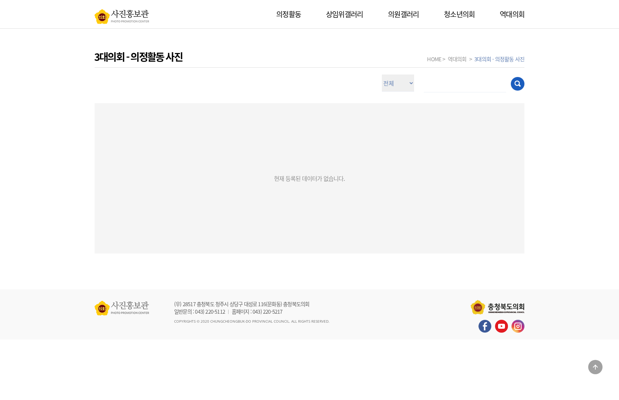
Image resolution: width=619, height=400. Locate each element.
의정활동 (288, 14)
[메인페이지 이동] (122, 14)
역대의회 (512, 14)
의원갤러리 (403, 14)
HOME (434, 59)
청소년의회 (459, 14)
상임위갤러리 (344, 14)
